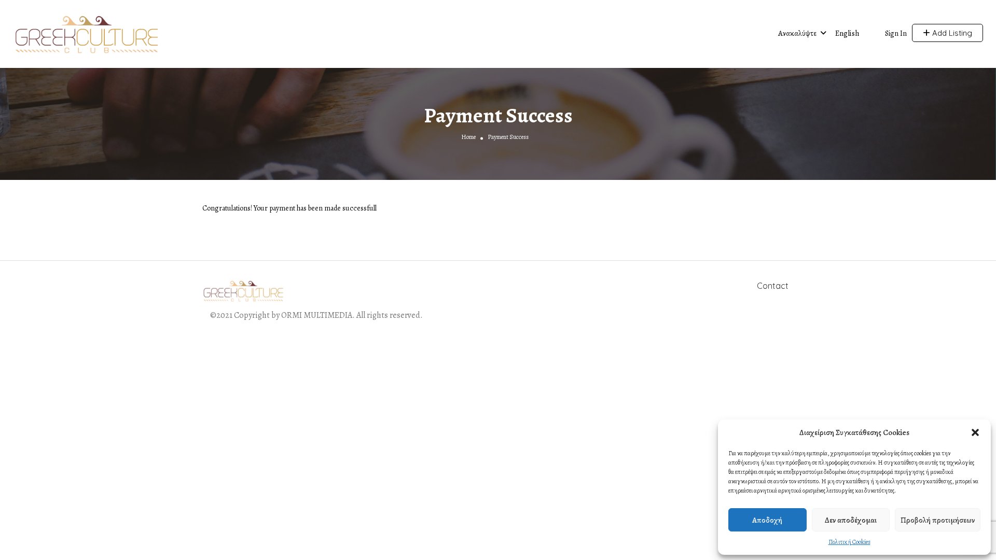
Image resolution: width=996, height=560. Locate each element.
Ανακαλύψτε (797, 33)
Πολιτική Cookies (849, 542)
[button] (975, 432)
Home (468, 136)
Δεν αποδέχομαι (851, 520)
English (847, 33)
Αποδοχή (767, 520)
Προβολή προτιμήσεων (938, 520)
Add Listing (951, 33)
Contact (773, 286)
